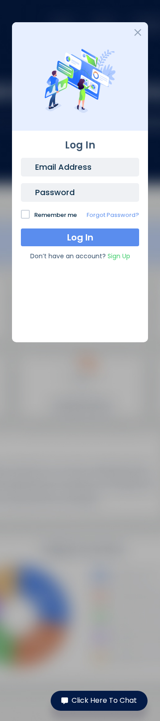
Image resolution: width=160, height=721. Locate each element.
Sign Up (119, 256)
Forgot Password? (113, 215)
